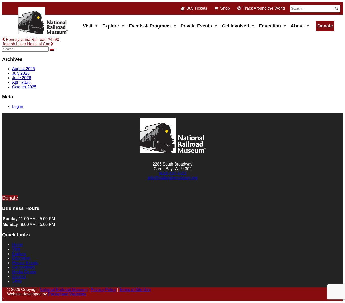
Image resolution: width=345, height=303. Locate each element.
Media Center (24, 272)
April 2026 (21, 82)
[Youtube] (179, 189)
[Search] (52, 50)
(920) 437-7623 (172, 173)
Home (17, 244)
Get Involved (235, 26)
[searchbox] (315, 8)
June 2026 (21, 78)
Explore (110, 26)
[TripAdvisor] (191, 189)
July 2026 (21, 73)
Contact (19, 276)
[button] (336, 8)
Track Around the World (264, 8)
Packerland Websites (67, 294)
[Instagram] (166, 189)
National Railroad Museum (64, 289)
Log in (17, 106)
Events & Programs (150, 26)
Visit (87, 26)
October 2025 (24, 87)
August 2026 (23, 69)
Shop (225, 8)
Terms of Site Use (135, 289)
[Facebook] (155, 189)
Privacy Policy (103, 289)
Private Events (196, 26)
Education (270, 26)
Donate (325, 26)
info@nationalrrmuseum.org (173, 178)
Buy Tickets (196, 8)
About (297, 26)
